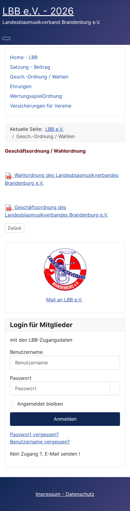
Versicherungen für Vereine (40, 106)
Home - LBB (23, 57)
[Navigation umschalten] (6, 38)
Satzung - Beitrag (30, 67)
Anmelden (65, 419)
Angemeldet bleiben (40, 404)
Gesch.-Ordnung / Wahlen (39, 77)
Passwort (20, 378)
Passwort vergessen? (34, 434)
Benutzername (26, 352)
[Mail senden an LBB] (65, 269)
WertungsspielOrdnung (36, 96)
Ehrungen (20, 86)
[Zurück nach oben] (122, 503)
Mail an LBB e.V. (64, 300)
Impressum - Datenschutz (65, 494)
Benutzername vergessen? (40, 442)
